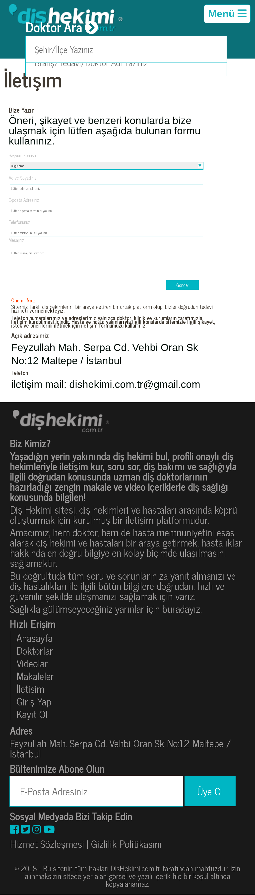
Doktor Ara (53, 27)
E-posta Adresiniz (24, 200)
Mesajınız (16, 240)
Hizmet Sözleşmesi (47, 843)
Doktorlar (34, 650)
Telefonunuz (19, 222)
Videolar (32, 663)
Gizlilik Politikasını (126, 843)
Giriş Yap (34, 701)
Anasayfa (34, 637)
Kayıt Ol (32, 714)
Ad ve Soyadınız (22, 177)
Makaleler (35, 676)
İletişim (30, 688)
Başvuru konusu (22, 155)
